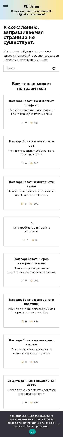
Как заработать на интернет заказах (31, 342)
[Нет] (58, 424)
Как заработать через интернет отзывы (31, 261)
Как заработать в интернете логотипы (31, 301)
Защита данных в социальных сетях (31, 383)
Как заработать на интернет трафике (31, 103)
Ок (32, 431)
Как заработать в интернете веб (31, 143)
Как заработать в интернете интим (31, 184)
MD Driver (32, 6)
